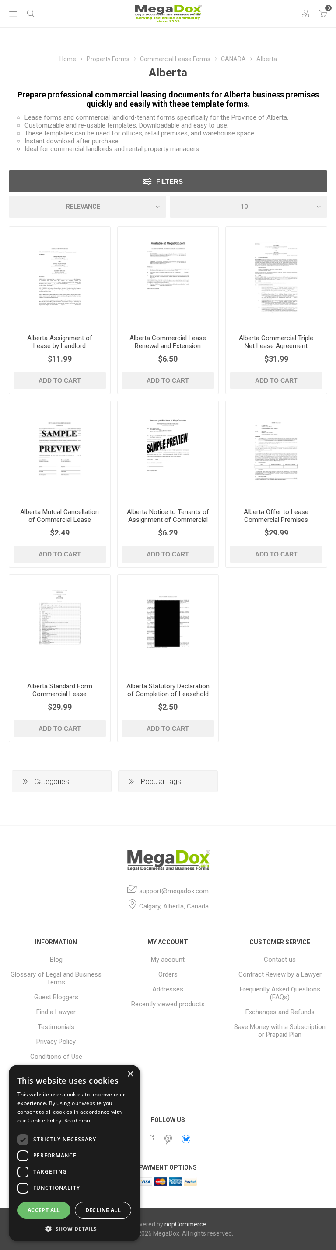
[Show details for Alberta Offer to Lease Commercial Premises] (276, 451)
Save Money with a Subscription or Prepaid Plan (280, 1031)
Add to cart (59, 380)
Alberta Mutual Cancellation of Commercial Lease (59, 516)
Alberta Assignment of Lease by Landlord (59, 342)
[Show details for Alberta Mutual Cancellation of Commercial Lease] (59, 451)
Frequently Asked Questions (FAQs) (280, 993)
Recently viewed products (168, 1004)
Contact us (280, 959)
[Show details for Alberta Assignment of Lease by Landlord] (59, 277)
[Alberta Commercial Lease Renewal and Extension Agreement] (168, 277)
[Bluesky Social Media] (186, 1139)
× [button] (130, 1074)
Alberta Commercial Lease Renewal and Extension (168, 342)
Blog (56, 959)
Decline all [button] (103, 1210)
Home (68, 58)
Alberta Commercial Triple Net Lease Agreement (276, 342)
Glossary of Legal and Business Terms (56, 978)
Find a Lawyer (56, 1012)
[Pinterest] (168, 1139)
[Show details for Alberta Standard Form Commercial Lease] (59, 625)
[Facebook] (151, 1139)
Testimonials (56, 1027)
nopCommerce (185, 1224)
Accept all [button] (44, 1210)
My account (168, 959)
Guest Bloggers (56, 997)
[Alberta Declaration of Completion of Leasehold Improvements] (168, 625)
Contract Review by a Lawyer (280, 974)
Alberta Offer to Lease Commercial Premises (276, 516)
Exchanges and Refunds (280, 1012)
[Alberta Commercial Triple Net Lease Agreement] (276, 277)
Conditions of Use (56, 1056)
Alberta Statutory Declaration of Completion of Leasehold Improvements (168, 694)
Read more (78, 1120)
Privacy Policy (56, 1042)
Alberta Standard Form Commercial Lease (59, 690)
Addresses (167, 989)
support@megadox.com (174, 891)
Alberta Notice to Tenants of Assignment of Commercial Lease (168, 520)
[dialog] (74, 1153)
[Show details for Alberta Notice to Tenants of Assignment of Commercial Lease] (168, 451)
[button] (74, 1228)
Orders (168, 974)
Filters (169, 181)
